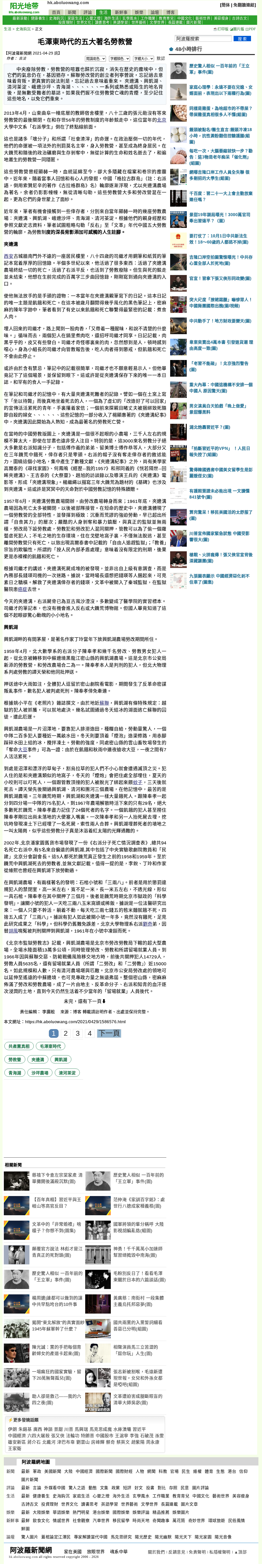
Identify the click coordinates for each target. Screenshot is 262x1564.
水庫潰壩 (122, 1429)
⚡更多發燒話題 (23, 1420)
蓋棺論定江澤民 (56, 1537)
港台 (232, 1471)
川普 (68, 1429)
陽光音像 (223, 1537)
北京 (161, 120)
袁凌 (22, 58)
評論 (87, 12)
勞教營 (14, 1060)
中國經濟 (17, 1435)
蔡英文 (123, 1442)
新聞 (72, 12)
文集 (104, 1488)
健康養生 (38, 18)
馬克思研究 (121, 1537)
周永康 (153, 1442)
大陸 (68, 1471)
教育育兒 (166, 18)
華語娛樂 (61, 1512)
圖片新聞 (193, 22)
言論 (37, 1488)
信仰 (243, 1471)
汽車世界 (101, 1520)
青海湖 (14, 1073)
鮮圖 (25, 1529)
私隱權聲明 (220, 1552)
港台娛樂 (101, 1512)
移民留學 (121, 1520)
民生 (186, 1471)
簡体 (226, 5)
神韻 (47, 1429)
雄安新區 (17, 1442)
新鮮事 (121, 12)
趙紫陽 (138, 1442)
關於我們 (156, 1552)
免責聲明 (197, 1552)
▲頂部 (240, 1552)
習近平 (139, 1429)
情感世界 (61, 1520)
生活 (103, 12)
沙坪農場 (39, 1073)
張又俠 (58, 1435)
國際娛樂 (121, 1512)
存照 (173, 1488)
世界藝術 (139, 22)
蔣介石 (34, 1442)
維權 (197, 1471)
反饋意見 (176, 1552)
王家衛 (14, 1448)
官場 (174, 1471)
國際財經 (124, 1471)
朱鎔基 (25, 1429)
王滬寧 (121, 1435)
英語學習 (120, 22)
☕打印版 (220, 29)
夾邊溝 (37, 1060)
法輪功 (73, 1435)
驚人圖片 (29, 1537)
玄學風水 (129, 18)
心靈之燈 (93, 18)
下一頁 (109, 1033)
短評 (127, 1488)
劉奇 (147, 924)
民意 (185, 1488)
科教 (163, 1471)
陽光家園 (203, 1537)
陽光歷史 (143, 1537)
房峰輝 (98, 1442)
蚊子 (138, 782)
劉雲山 (83, 1442)
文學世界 (157, 22)
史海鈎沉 (56, 18)
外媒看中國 (55, 1488)
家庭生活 (75, 18)
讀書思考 (102, 22)
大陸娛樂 (41, 1512)
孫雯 (159, 1435)
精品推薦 (160, 1512)
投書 (150, 1488)
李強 (134, 1435)
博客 (170, 12)
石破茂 (147, 1435)
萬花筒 (178, 1520)
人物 (140, 1471)
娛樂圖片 (180, 1512)
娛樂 (139, 12)
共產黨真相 (19, 1046)
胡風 (13, 931)
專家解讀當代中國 (91, 1537)
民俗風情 (236, 1520)
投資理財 (65, 22)
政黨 (116, 1488)
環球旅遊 (216, 1520)
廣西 (37, 1429)
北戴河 (49, 1442)
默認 (161, 58)
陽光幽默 (163, 1537)
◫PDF (250, 29)
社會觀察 (81, 1520)
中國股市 (105, 1435)
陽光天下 (183, 1537)
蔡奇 (110, 1442)
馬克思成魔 (101, 1429)
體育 (209, 1471)
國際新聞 (104, 1471)
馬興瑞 (81, 1429)
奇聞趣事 (160, 1520)
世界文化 (84, 22)
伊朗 (12, 1429)
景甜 (58, 1429)
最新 (25, 1471)
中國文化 (184, 18)
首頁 (56, 12)
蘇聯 (104, 703)
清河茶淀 (67, 1073)
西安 (8, 256)
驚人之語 (77, 1488)
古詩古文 (239, 18)
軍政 (37, 1471)
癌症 (22, 589)
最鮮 (25, 1520)
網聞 (151, 1471)
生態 (220, 1471)
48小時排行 (188, 49)
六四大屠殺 (38, 1435)
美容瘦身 (221, 18)
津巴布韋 (66, 1442)
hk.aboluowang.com (68, 3)
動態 (93, 1488)
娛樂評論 (141, 1512)
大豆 (22, 749)
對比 (162, 1488)
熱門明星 (81, 1512)
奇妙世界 (196, 1520)
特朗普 (87, 1435)
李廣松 (49, 1012)
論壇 (155, 12)
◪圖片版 (237, 29)
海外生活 (111, 18)
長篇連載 (175, 22)
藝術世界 (202, 18)
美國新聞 (52, 1471)
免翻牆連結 (244, 5)
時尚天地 (141, 1520)
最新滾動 (20, 18)
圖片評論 (200, 1488)
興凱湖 (60, 1060)
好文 (139, 1488)
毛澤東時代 (50, 1046)
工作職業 (148, 18)
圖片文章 (189, 1504)
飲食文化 (41, 1520)
